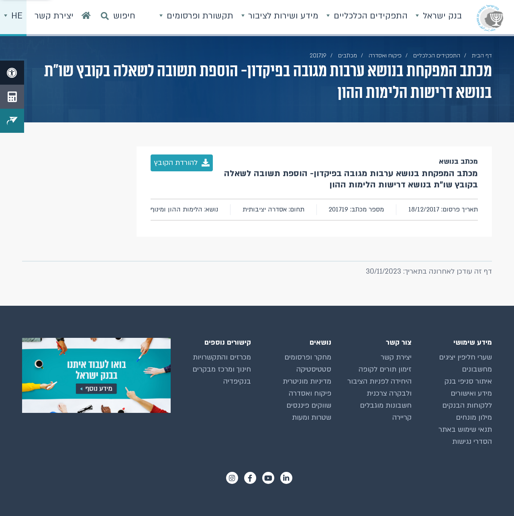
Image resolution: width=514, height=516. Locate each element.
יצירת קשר (396, 357)
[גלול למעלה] (492, 494)
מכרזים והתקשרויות (222, 357)
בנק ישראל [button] (441, 16)
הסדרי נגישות (472, 441)
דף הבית (482, 55)
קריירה (402, 417)
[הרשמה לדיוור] (12, 121)
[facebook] (250, 478)
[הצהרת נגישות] (12, 73)
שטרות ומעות (311, 417)
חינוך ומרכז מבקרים (221, 369)
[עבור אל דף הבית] (86, 18)
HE (15, 16)
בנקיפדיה (237, 381)
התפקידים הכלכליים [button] (369, 16)
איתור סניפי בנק (468, 381)
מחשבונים (477, 369)
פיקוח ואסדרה (310, 393)
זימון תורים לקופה (385, 369)
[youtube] (268, 478)
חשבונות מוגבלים (386, 405)
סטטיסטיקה (313, 369)
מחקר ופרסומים (307, 357)
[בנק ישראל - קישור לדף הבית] (490, 18)
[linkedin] (286, 478)
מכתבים (347, 55)
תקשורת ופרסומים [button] (198, 16)
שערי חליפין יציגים (465, 357)
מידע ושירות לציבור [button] (282, 16)
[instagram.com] (232, 478)
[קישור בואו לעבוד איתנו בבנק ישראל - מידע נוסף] (96, 375)
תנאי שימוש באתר (465, 429)
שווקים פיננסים (308, 405)
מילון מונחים (474, 417)
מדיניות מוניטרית (307, 381)
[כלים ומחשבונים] (12, 97)
